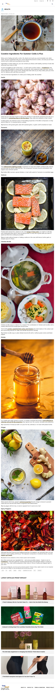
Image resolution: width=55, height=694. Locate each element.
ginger (15, 570)
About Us (36, 0)
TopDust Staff (4, 13)
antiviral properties (25, 502)
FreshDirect (45, 67)
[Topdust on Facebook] (47, 0)
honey (20, 570)
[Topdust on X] (50, 0)
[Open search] (52, 4)
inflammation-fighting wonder (12, 166)
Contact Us (42, 0)
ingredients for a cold (27, 570)
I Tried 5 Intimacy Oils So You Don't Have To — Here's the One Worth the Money (25, 602)
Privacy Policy (50, 687)
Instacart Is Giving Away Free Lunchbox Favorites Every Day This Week (22, 627)
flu (6, 570)
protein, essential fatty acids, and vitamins (20, 329)
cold (2, 570)
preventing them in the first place (19, 118)
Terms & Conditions (39, 687)
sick (34, 570)
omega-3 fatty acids (33, 232)
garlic (10, 570)
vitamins (39, 570)
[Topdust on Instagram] (52, 0)
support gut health (6, 555)
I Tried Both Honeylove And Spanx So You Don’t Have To (18, 676)
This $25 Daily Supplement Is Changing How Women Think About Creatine (23, 651)
